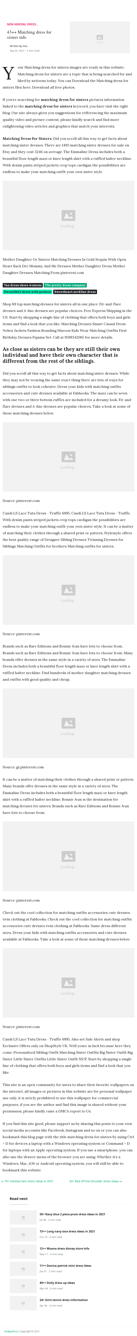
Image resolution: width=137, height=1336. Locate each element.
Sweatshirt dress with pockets (27, 292)
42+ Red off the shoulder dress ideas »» (95, 1181)
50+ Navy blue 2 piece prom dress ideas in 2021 (72, 1214)
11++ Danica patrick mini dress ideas (65, 1266)
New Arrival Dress (21, 24)
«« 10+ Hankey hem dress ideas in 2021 (27, 1181)
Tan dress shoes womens (23, 285)
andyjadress (11, 1331)
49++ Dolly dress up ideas (57, 1283)
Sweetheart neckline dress (75, 292)
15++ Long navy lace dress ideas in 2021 (67, 1231)
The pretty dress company (65, 285)
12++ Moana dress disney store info (64, 1248)
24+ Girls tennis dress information (64, 1300)
